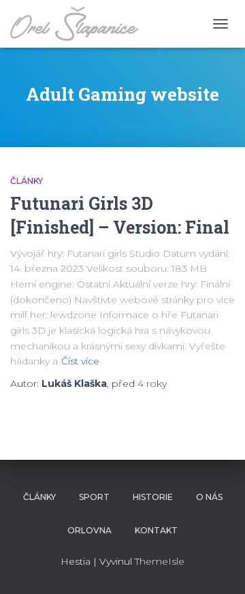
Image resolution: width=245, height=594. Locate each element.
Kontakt (156, 530)
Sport (94, 497)
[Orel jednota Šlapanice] (79, 24)
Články (26, 181)
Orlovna (89, 530)
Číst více (80, 361)
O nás (209, 497)
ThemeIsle (159, 561)
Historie (153, 497)
